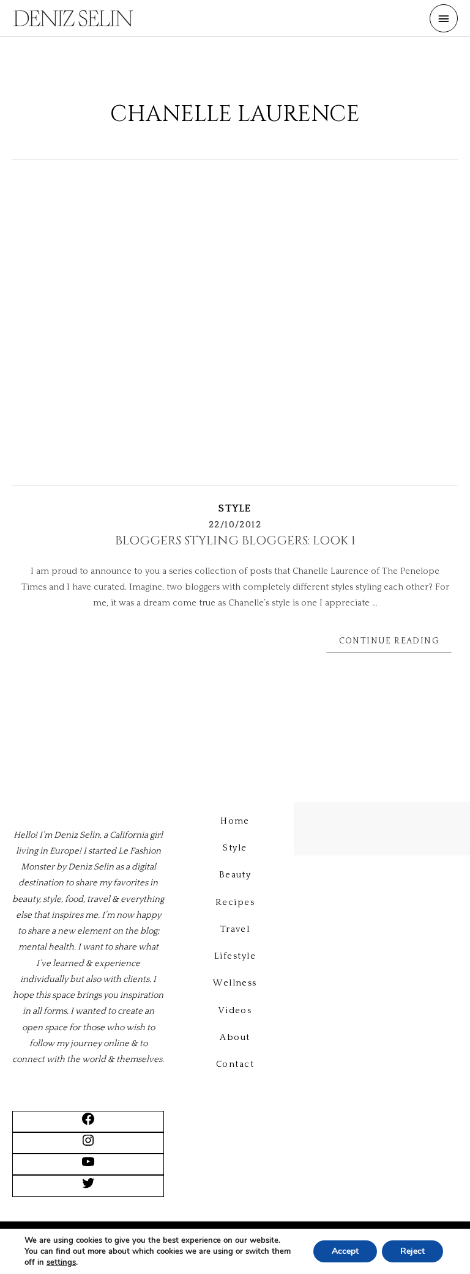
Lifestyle (235, 956)
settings (61, 1262)
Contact (235, 1064)
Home (235, 821)
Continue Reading (389, 641)
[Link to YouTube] (88, 1166)
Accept (345, 1251)
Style (235, 508)
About (235, 1037)
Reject (412, 1251)
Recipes (235, 902)
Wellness (235, 983)
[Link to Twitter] (88, 1188)
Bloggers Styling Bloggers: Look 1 (235, 540)
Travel (235, 929)
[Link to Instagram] (88, 1145)
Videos (235, 1011)
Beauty (235, 875)
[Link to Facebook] (88, 1124)
